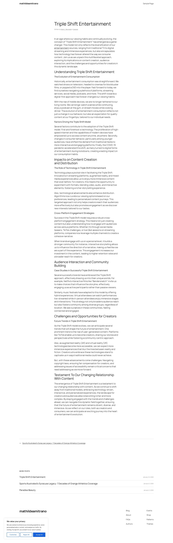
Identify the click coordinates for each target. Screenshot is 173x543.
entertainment (61, 48)
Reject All (26, 535)
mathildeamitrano (28, 3)
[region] (26, 528)
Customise (13, 535)
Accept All (39, 535)
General (75, 29)
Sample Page (148, 3)
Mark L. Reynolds (66, 29)
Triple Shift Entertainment (32, 477)
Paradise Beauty (27, 490)
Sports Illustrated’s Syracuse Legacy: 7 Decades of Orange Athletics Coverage (53, 443)
